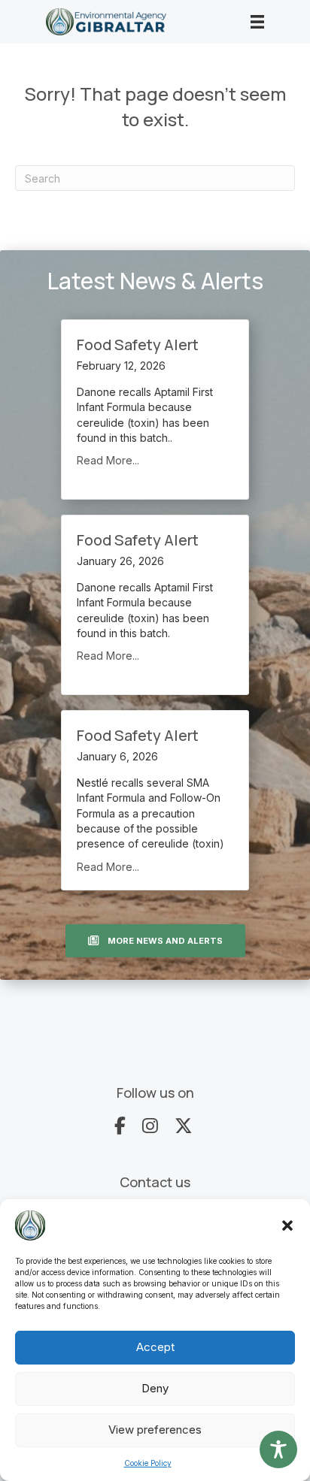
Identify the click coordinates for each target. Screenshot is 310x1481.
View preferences (155, 1429)
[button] (287, 1225)
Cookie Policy (148, 1462)
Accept (155, 1347)
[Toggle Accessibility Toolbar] (278, 1449)
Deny (155, 1388)
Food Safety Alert (138, 344)
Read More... (108, 460)
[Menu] (257, 22)
